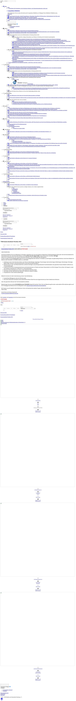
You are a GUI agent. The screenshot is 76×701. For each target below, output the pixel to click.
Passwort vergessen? (7, 214)
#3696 (28, 246)
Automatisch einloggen (12, 24)
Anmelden (12, 27)
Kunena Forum (40, 319)
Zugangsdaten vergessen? (15, 26)
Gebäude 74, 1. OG (38, 500)
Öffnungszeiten (38, 497)
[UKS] (1, 321)
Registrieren (5, 216)
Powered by (35, 319)
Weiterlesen (10, 14)
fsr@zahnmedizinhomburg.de (38, 579)
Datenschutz (2, 694)
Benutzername (5, 208)
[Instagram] (9, 63)
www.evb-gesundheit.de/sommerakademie (36, 285)
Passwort (4, 209)
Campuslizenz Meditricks (14, 10)
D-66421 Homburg (38, 501)
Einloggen (9, 25)
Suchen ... (2, 1)
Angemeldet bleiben (8, 210)
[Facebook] (8, 63)
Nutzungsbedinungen (4, 693)
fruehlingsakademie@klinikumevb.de (9, 293)
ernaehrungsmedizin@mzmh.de (38, 668)
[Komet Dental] (3, 323)
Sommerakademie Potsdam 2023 (7, 248)
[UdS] (1, 320)
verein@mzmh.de (38, 400)
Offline (2, 302)
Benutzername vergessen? (8, 215)
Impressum (2, 695)
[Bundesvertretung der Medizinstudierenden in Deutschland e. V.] (12, 322)
